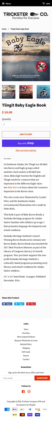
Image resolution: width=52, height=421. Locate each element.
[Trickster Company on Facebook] (23, 392)
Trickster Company (29, 401)
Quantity (6, 119)
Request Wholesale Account (26, 340)
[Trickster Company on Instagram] (28, 392)
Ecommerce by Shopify (26, 404)
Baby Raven (13, 187)
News (26, 329)
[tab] (7, 158)
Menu (8, 3)
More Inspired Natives (26, 336)
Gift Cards (26, 352)
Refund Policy (26, 344)
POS (40, 401)
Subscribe (42, 378)
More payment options (26, 150)
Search (26, 355)
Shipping (26, 348)
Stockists (26, 333)
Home (4, 29)
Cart (48, 3)
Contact (26, 359)
